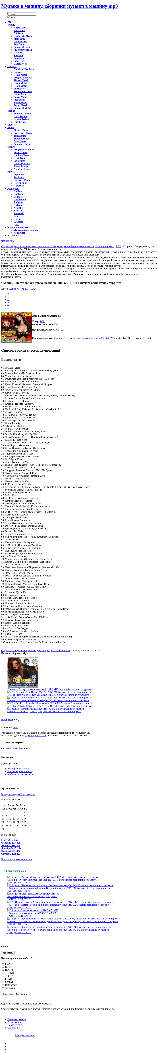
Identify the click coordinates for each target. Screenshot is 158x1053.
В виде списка (27, 794)
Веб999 (23, 1003)
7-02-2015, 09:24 (27, 288)
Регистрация (14, 1022)
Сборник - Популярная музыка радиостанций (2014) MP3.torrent (86, 338)
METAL (9, 982)
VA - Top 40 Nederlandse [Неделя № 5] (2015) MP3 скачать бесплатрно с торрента (49, 706)
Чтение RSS (7, 240)
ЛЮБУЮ (9, 988)
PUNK (8, 979)
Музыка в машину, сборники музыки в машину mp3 (59, 6)
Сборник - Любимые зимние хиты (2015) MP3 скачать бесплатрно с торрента (48, 700)
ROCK (8, 967)
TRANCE (9, 973)
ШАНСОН (10, 985)
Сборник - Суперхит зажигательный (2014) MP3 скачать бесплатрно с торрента (49, 689)
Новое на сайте (15, 1025)
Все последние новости (19, 771)
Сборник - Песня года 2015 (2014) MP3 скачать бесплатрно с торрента (44, 711)
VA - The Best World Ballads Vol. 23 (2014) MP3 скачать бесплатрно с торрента (48, 695)
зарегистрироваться (35, 735)
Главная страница (16, 1019)
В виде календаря (10, 794)
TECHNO (9, 976)
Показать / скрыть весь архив (16, 859)
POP (42, 321)
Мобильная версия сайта (20, 774)
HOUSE (9, 970)
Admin (12, 288)
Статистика (13, 1027)
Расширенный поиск (18, 768)
